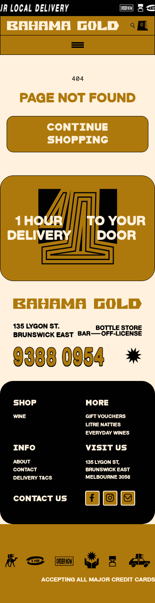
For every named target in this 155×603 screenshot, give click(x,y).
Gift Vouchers (106, 416)
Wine (19, 416)
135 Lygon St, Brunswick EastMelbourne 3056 (108, 469)
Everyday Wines (107, 433)
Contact (25, 469)
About (21, 462)
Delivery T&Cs (32, 478)
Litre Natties (103, 424)
